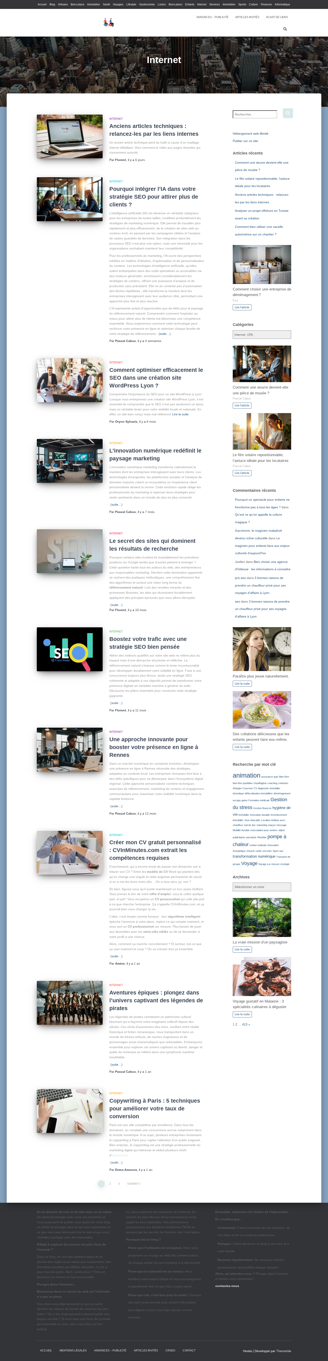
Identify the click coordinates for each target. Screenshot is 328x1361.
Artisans (63, 4)
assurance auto (269, 776)
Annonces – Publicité (212, 17)
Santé (106, 4)
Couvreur (248, 788)
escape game (240, 800)
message (281, 825)
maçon (272, 825)
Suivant (133, 1183)
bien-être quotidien (243, 783)
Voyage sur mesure (269, 864)
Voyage (249, 863)
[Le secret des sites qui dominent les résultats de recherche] (70, 551)
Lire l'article (242, 307)
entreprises (120, 1155)
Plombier (262, 837)
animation (246, 775)
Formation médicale (259, 800)
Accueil (42, 4)
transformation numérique (254, 856)
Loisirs (162, 4)
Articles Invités (247, 17)
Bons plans (77, 4)
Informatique (282, 4)
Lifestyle (131, 4)
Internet (201, 4)
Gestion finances (262, 808)
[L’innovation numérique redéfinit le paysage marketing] (70, 461)
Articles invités (146, 1350)
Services (214, 4)
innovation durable (260, 814)
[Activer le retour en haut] (319, 1352)
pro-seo (240, 578)
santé (258, 851)
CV (255, 788)
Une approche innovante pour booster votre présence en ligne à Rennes (153, 747)
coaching (272, 783)
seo (237, 601)
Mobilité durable (241, 830)
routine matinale (257, 845)
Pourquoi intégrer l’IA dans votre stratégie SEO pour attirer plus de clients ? (153, 197)
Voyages (118, 4)
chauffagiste (260, 783)
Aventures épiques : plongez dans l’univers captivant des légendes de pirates (156, 1000)
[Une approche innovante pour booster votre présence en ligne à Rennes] (70, 750)
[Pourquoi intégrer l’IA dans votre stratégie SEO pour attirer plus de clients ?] (70, 199)
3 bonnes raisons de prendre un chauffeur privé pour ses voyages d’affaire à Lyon (260, 585)
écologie (284, 864)
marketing (262, 825)
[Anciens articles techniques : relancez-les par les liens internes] (70, 137)
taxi (281, 851)
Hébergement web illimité (250, 133)
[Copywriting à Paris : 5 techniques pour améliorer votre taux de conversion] (70, 1111)
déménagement (282, 793)
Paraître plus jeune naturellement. (261, 676)
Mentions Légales (73, 1350)
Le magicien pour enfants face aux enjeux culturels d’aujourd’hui (262, 545)
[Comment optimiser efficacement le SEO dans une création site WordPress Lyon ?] (70, 380)
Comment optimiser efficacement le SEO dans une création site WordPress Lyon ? (156, 378)
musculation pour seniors (264, 830)
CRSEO (170, 1350)
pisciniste (251, 837)
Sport (275, 851)
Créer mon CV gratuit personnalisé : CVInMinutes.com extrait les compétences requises (155, 850)
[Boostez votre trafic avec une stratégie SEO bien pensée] (70, 649)
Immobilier (93, 4)
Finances (266, 4)
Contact (189, 1350)
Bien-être (284, 776)
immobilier (244, 814)
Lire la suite (180, 414)
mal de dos (250, 825)
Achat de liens (277, 17)
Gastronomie (147, 4)
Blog (52, 4)
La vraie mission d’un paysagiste (260, 942)
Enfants (189, 4)
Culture (253, 4)
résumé (250, 851)
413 (244, 1024)
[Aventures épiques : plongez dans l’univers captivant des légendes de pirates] (70, 1003)
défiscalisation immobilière (259, 793)
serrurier (267, 851)
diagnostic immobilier (269, 788)
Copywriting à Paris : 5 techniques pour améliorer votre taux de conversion (154, 1108)
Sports (242, 4)
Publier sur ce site (245, 141)
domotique (238, 793)
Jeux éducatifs (252, 820)
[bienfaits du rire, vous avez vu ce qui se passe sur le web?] (107, 22)
